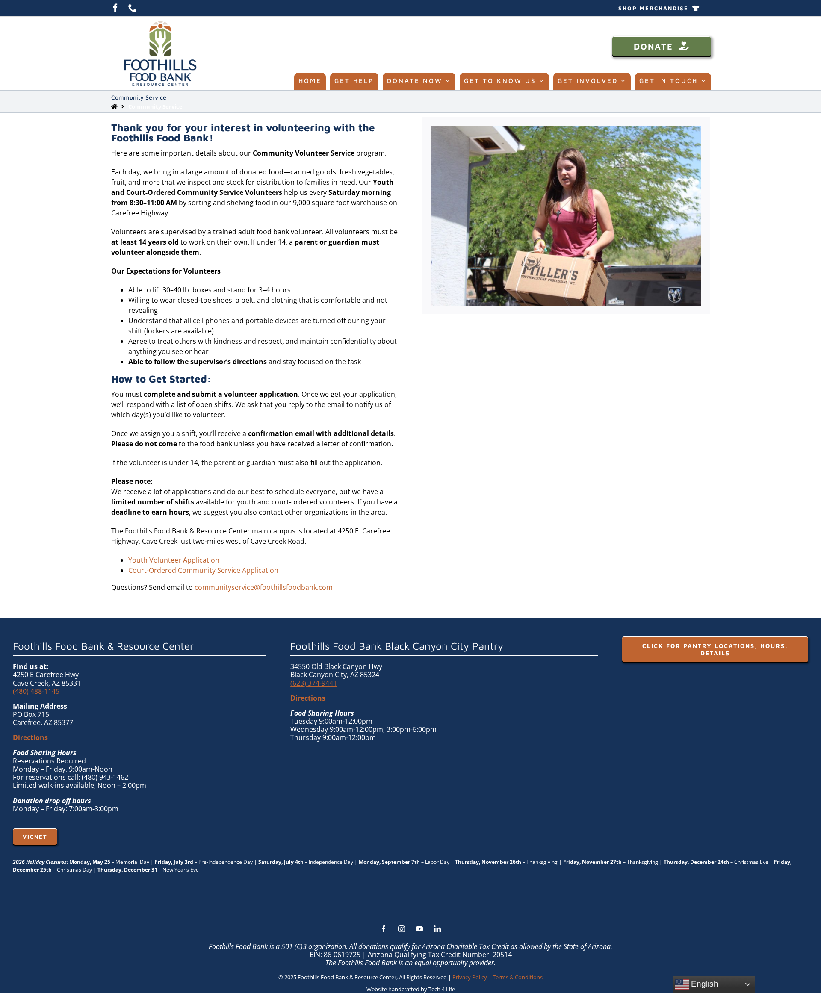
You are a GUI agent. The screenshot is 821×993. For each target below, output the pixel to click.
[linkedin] (437, 929)
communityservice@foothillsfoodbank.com (264, 587)
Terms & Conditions (518, 977)
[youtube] (419, 929)
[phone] (132, 8)
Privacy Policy (469, 977)
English (703, 983)
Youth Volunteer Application (173, 560)
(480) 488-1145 (36, 691)
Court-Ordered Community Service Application (203, 570)
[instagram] (401, 929)
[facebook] (115, 8)
